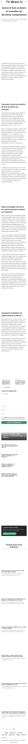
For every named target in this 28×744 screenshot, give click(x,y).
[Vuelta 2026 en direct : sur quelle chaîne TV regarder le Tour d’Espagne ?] (23, 456)
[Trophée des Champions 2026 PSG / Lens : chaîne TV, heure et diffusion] (14, 616)
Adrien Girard (7, 21)
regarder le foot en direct (14, 125)
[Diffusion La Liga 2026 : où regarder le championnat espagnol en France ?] (23, 465)
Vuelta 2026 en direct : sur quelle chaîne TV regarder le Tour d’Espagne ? (9, 456)
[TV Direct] (14, 1)
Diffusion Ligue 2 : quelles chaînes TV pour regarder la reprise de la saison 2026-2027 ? (12, 656)
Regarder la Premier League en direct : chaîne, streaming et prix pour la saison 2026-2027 (9, 475)
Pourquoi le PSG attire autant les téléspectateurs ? (6, 382)
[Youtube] (13, 729)
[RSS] (6, 729)
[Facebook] (2, 729)
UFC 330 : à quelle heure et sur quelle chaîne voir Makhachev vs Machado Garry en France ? (13, 599)
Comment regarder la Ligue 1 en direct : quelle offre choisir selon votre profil (12, 571)
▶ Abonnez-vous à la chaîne (9, 533)
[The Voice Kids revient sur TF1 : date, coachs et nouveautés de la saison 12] (23, 446)
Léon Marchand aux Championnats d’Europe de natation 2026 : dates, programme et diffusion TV (13, 712)
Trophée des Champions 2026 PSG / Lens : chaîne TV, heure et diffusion (13, 627)
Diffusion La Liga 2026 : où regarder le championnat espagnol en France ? (7, 465)
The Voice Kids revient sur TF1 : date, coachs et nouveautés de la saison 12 (9, 446)
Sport (15, 21)
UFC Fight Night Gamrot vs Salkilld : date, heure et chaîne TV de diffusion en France (13, 684)
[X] (10, 729)
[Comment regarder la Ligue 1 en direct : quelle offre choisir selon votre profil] (14, 559)
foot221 (11, 134)
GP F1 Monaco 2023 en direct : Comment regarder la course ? (20, 382)
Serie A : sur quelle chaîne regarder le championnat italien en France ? (14, 435)
